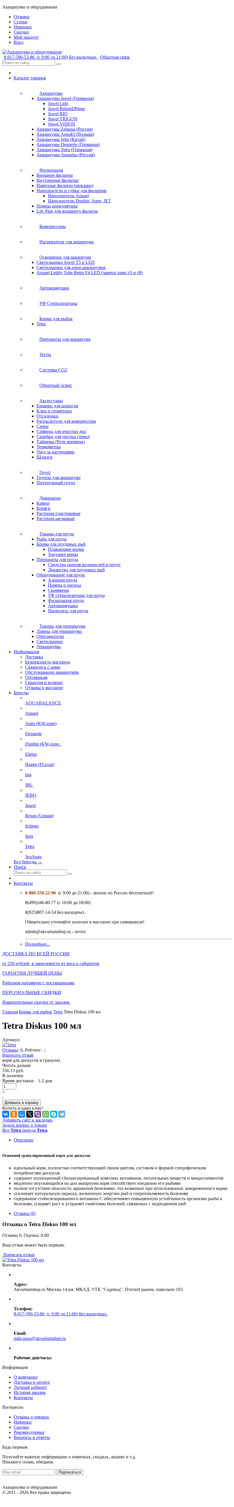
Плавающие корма (66, 549)
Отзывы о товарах (31, 1416)
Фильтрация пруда (66, 600)
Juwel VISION (61, 124)
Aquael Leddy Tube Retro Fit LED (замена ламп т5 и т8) (90, 272)
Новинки (23, 1422)
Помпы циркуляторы (57, 206)
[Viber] (37, 1114)
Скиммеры (58, 590)
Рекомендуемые (29, 1432)
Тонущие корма (63, 554)
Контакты (23, 883)
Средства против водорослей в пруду (84, 564)
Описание (23, 1140)
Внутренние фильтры (57, 180)
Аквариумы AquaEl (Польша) (65, 134)
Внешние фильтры (55, 175)
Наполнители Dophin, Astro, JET (79, 200)
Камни (43, 503)
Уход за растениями (55, 451)
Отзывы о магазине (44, 687)
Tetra (41, 323)
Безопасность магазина (47, 662)
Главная (10, 1011)
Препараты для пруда (57, 559)
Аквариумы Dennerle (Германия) (68, 144)
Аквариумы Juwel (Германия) (65, 98)
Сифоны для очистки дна (61, 431)
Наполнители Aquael (68, 195)
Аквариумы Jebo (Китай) (61, 139)
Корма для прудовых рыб (61, 544)
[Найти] (58, 64)
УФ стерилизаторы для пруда (76, 595)
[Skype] (53, 1114)
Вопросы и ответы (32, 1437)
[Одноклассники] (13, 1114)
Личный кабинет (30, 1387)
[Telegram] (61, 1114)
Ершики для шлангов (57, 405)
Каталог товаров (30, 77)
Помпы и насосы (64, 585)
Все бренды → (28, 861)
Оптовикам (36, 677)
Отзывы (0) (25, 1213)
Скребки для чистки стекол (63, 436)
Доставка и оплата (32, 1382)
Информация (26, 651)
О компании (26, 1377)
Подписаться (69, 1472)
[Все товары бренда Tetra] (9, 1044)
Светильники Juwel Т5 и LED (66, 262)
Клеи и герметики (54, 410)
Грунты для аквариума (58, 477)
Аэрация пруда (62, 580)
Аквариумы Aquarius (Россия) (66, 154)
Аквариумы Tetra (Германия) (64, 149)
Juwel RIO (58, 113)
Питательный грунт (56, 482)
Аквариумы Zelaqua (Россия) (65, 129)
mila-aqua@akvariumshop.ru (40, 1338)
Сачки (43, 426)
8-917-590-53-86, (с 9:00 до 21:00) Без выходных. (51, 57)
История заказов (30, 1392)
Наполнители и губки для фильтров (71, 190)
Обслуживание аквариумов (52, 672)
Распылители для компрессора (66, 421)
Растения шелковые (56, 518)
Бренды (21, 692)
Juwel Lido (58, 103)
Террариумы (49, 646)
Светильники (50, 641)
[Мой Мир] (21, 1114)
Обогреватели (50, 636)
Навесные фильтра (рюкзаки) (65, 185)
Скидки (21, 1427)
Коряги (44, 508)
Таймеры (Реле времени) (61, 441)
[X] (29, 1114)
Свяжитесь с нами (42, 667)
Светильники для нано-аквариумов (71, 267)
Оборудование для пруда (61, 574)
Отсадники (47, 416)
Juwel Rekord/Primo (66, 108)
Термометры (49, 446)
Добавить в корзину (22, 1103)
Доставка (34, 656)
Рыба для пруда (51, 539)
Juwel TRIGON (62, 118)
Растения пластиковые (58, 513)
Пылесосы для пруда (68, 610)
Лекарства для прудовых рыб (76, 569)
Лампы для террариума (59, 631)
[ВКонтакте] (5, 1114)
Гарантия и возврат (44, 682)
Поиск (20, 867)
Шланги (45, 457)
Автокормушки (63, 605)
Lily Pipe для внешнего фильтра (67, 211)
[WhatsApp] (45, 1114)
